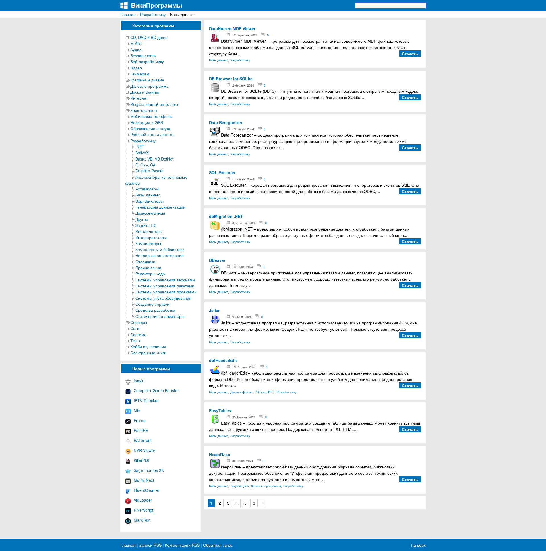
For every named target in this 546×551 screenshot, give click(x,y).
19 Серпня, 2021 (244, 367)
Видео (136, 68)
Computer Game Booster (156, 390)
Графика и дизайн (147, 80)
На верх (418, 545)
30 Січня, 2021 (242, 461)
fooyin (139, 380)
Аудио (136, 49)
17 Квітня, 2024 (243, 179)
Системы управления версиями (165, 280)
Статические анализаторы (159, 316)
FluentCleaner (146, 490)
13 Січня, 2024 (242, 266)
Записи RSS (150, 545)
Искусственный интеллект (154, 104)
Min (137, 410)
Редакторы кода (150, 273)
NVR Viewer (144, 450)
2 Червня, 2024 (243, 85)
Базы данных (147, 195)
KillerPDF (142, 460)
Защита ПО (146, 225)
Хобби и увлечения (148, 346)
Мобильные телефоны (151, 116)
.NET (139, 146)
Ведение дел (239, 486)
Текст (135, 340)
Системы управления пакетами (164, 286)
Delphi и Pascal (149, 171)
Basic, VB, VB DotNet (154, 159)
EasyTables (220, 410)
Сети (134, 328)
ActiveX (142, 152)
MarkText (142, 520)
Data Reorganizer (225, 122)
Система (138, 334)
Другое (141, 219)
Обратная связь (217, 545)
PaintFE (141, 430)
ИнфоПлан (219, 454)
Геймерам (139, 74)
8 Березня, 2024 (243, 223)
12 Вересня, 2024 (244, 35)
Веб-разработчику (147, 61)
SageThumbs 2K (149, 470)
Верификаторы (149, 201)
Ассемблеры (147, 189)
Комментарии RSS (182, 545)
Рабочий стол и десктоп (152, 134)
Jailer (214, 310)
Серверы (138, 322)
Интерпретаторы (151, 237)
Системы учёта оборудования (163, 298)
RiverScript (143, 510)
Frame (140, 420)
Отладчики (145, 261)
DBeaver (217, 260)
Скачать (410, 53)
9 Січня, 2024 (241, 316)
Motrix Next (144, 480)
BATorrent (143, 440)
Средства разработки (155, 310)
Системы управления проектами (166, 292)
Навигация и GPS (146, 122)
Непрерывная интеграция (159, 255)
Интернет (139, 98)
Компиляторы (148, 243)
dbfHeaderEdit (223, 360)
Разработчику (153, 14)
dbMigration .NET (226, 216)
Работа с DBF (264, 392)
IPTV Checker (146, 400)
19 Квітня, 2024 (243, 129)
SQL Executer (222, 172)
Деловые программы (149, 86)
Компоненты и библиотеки (160, 249)
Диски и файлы (144, 92)
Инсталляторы (148, 231)
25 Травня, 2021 (243, 417)
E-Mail (136, 43)
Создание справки (152, 304)
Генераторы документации (160, 207)
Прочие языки (148, 267)
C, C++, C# (145, 165)
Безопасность (143, 55)
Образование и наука (150, 128)
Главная (128, 14)
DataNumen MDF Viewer (232, 28)
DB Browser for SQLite (231, 78)
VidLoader (143, 500)
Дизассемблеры (150, 213)
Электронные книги (148, 352)
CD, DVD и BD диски (149, 37)
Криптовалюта (143, 110)
